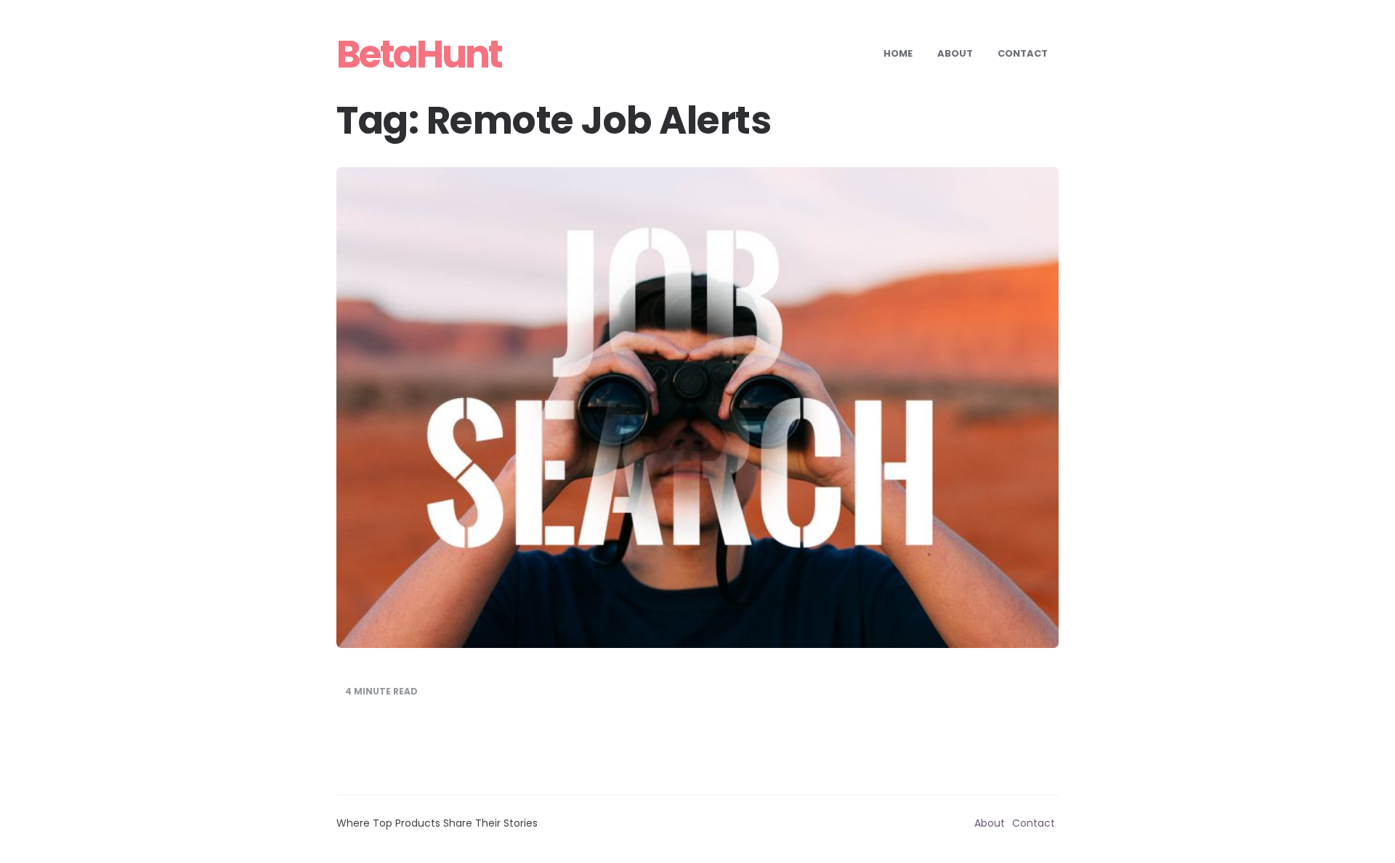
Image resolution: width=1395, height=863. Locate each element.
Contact (1023, 53)
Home (898, 53)
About (955, 53)
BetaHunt (418, 54)
